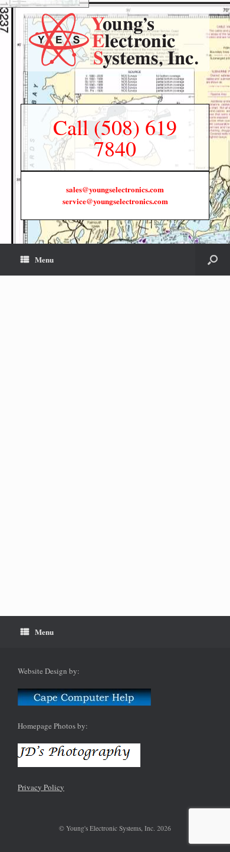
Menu (44, 259)
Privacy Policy (41, 787)
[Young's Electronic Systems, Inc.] (115, 40)
